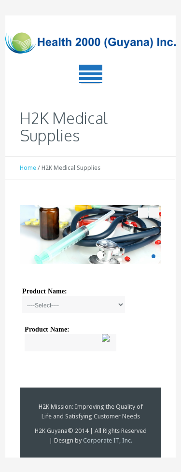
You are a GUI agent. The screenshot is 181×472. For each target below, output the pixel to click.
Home (28, 167)
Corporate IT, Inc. (107, 440)
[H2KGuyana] (90, 43)
